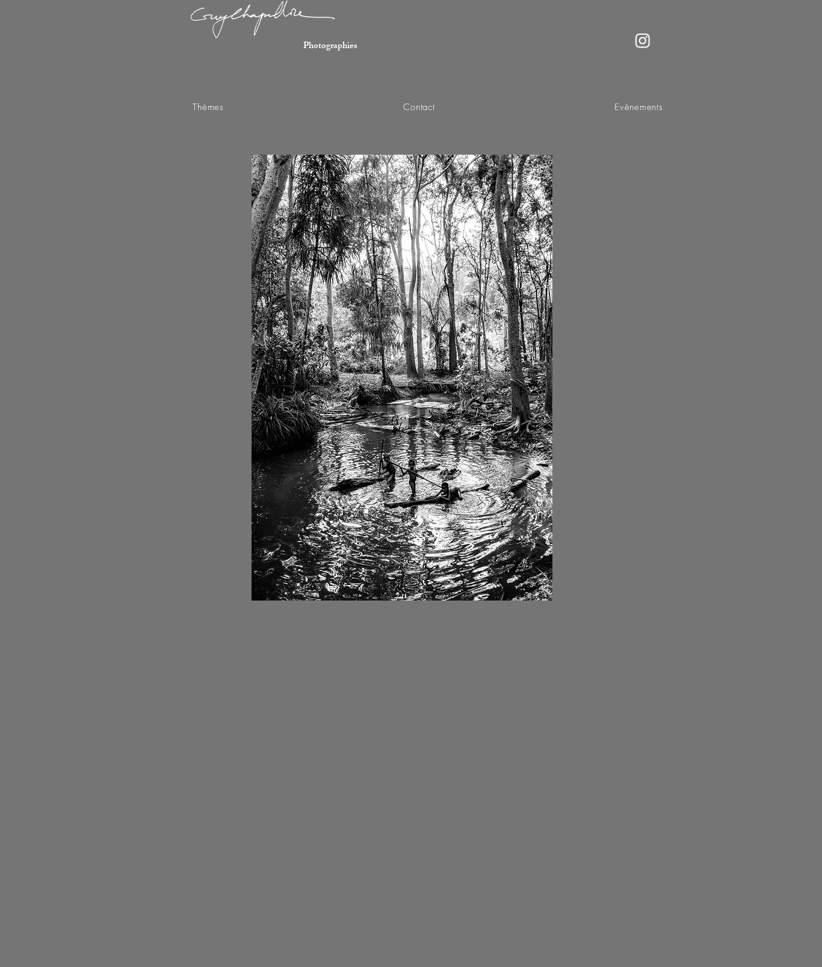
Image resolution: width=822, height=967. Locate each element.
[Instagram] (642, 40)
